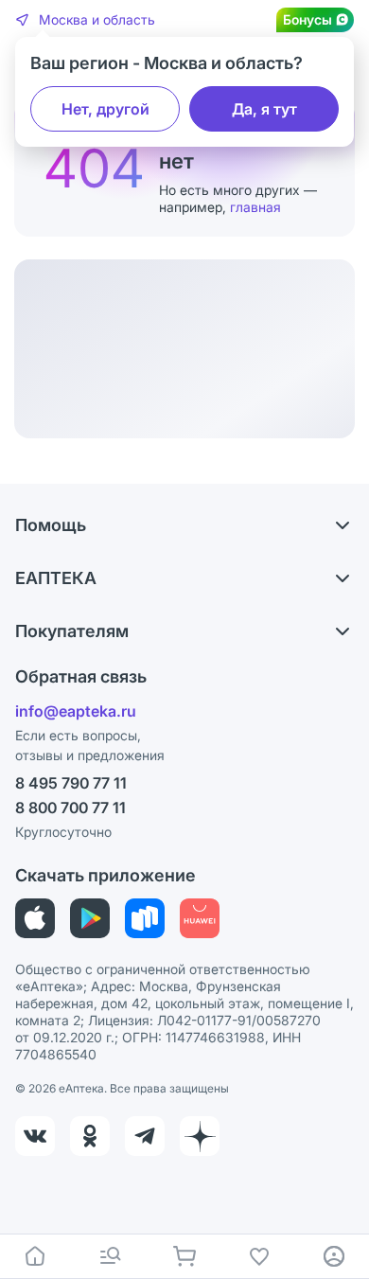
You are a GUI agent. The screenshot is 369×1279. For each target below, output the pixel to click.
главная (255, 207)
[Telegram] (145, 1136)
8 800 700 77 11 (70, 807)
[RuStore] (145, 918)
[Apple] (35, 918)
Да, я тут (264, 108)
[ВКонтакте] (35, 1136)
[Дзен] (200, 1136)
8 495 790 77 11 (71, 782)
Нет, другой (105, 108)
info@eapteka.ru (75, 711)
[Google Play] (90, 918)
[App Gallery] (200, 918)
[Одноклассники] (90, 1136)
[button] (85, 20)
